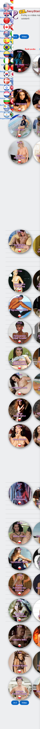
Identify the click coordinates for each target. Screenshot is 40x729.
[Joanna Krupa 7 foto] (20, 674)
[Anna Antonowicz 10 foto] (20, 422)
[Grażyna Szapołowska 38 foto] (20, 622)
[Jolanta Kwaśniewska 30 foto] (20, 699)
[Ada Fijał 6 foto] (20, 138)
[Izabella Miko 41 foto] (20, 648)
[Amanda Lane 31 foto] (20, 396)
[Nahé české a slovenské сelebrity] (3, 3)
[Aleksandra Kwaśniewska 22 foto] (20, 370)
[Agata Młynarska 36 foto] (20, 164)
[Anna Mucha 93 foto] (20, 447)
